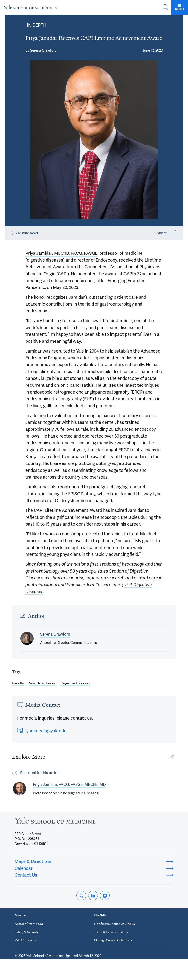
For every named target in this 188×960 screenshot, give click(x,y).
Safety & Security (27, 932)
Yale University (25, 940)
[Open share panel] (175, 233)
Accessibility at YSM (29, 924)
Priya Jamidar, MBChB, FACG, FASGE (61, 253)
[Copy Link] (172, 757)
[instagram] (105, 895)
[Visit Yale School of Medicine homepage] (55, 822)
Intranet (20, 915)
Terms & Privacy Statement (112, 932)
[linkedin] (93, 895)
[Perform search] (165, 7)
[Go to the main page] (31, 7)
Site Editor (101, 915)
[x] (81, 895)
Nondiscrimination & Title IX (114, 924)
